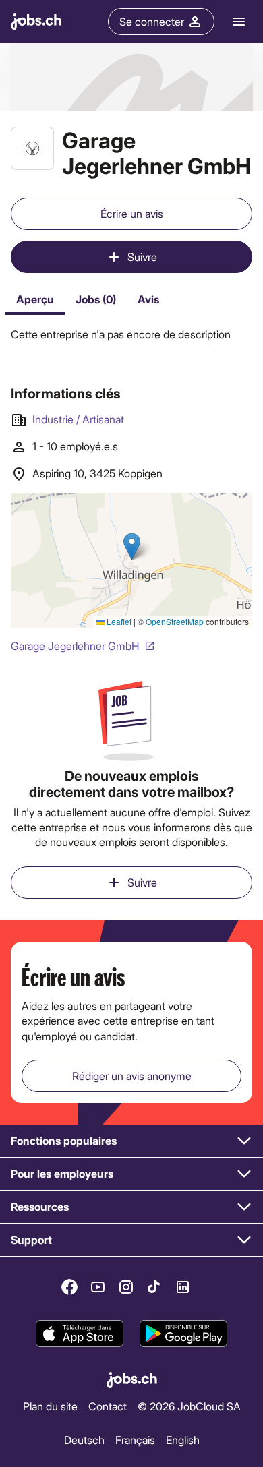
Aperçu (35, 299)
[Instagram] (126, 1287)
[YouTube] (98, 1287)
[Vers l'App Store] (79, 1333)
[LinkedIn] (183, 1287)
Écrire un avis (131, 213)
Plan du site (50, 1406)
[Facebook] (69, 1287)
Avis (148, 299)
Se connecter (151, 21)
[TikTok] (154, 1287)
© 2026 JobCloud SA (189, 1406)
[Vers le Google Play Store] (183, 1333)
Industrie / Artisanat (78, 419)
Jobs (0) (96, 299)
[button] (131, 1141)
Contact (107, 1406)
